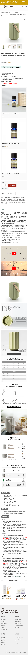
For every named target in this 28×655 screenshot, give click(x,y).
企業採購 (3, 641)
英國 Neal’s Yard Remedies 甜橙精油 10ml (10, 143)
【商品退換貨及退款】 (19, 576)
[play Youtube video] (14, 253)
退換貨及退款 (18, 623)
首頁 (2, 12)
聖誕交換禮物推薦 (8, 12)
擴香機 (15, 202)
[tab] (3, 209)
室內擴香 (3, 199)
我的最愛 (3, 625)
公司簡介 (3, 639)
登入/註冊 (22, 6)
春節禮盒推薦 (9, 199)
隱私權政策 (11, 650)
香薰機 (5, 204)
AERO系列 (6, 202)
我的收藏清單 (4, 629)
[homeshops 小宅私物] (9, 6)
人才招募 (3, 644)
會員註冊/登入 (4, 619)
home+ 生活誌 (18, 639)
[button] (6, 188)
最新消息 (3, 637)
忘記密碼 (3, 621)
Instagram (17, 642)
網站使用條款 (5, 650)
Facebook (17, 641)
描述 (3, 209)
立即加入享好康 (14, 2)
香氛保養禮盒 (22, 200)
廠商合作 (3, 642)
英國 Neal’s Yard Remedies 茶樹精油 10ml (10, 113)
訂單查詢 (3, 627)
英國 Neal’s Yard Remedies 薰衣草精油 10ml (11, 173)
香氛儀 (23, 202)
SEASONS (4, 58)
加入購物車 (12, 185)
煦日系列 (20, 202)
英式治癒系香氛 (14, 200)
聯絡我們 (17, 627)
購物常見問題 (18, 619)
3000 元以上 (16, 12)
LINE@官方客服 (19, 637)
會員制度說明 (4, 623)
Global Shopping (19, 625)
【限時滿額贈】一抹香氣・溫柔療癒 (12, 197)
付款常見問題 (18, 621)
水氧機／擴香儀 (6, 200)
